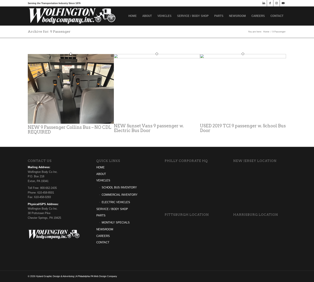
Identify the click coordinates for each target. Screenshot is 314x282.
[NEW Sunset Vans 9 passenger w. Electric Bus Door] (157, 57)
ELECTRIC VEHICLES (116, 202)
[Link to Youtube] (283, 3)
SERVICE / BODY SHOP (112, 209)
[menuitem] (132, 16)
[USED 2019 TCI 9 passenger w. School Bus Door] (243, 57)
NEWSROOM (104, 229)
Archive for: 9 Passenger (49, 31)
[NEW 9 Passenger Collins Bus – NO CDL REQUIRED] (71, 122)
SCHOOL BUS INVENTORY (119, 187)
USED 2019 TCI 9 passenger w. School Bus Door (243, 128)
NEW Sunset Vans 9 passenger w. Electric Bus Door (149, 128)
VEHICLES (103, 180)
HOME (100, 167)
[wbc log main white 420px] (72, 16)
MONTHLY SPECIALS (116, 222)
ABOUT (101, 174)
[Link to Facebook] (270, 3)
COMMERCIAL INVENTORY (120, 194)
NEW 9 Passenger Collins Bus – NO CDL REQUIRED (69, 130)
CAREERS (103, 236)
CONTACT (102, 242)
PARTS (101, 215)
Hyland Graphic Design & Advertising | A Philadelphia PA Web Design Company (76, 276)
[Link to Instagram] (276, 3)
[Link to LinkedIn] (264, 3)
